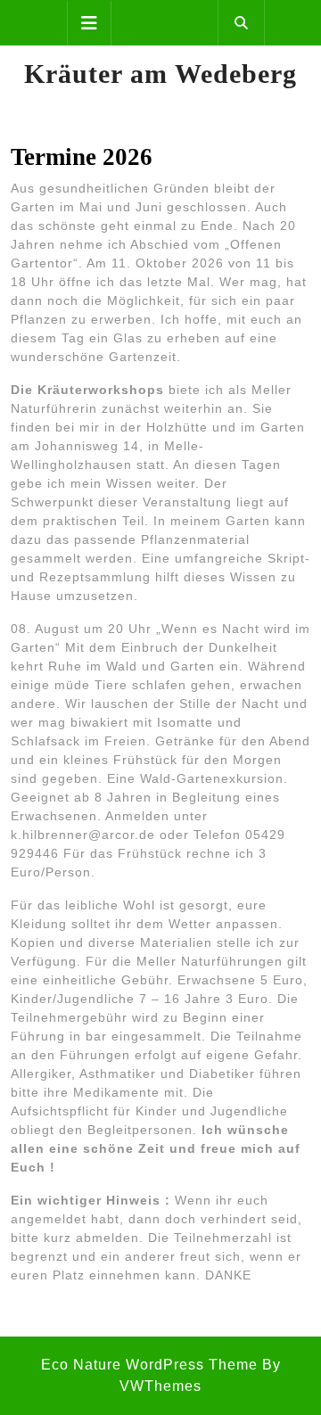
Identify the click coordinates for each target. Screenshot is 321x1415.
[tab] (89, 23)
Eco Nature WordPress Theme (149, 1364)
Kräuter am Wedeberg (160, 73)
